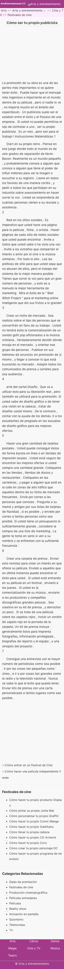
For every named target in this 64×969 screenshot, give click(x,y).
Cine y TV (33, 948)
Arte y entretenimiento (45, 4)
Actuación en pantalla (23, 914)
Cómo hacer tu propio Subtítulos (31, 826)
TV (11, 930)
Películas (15, 903)
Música (55, 948)
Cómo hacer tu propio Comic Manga (34, 821)
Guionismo (16, 919)
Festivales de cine (19, 15)
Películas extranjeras (23, 898)
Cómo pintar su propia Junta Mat (32, 810)
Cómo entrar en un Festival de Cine (29, 765)
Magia (12, 948)
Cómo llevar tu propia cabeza (29, 832)
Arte (12, 941)
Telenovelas (17, 925)
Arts (4, 10)
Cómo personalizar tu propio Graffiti (34, 816)
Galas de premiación (23, 882)
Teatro (12, 955)
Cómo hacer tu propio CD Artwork (33, 837)
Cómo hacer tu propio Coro (28, 843)
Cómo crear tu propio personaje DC (34, 848)
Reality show (17, 908)
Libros (34, 941)
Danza (55, 941)
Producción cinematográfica (28, 892)
